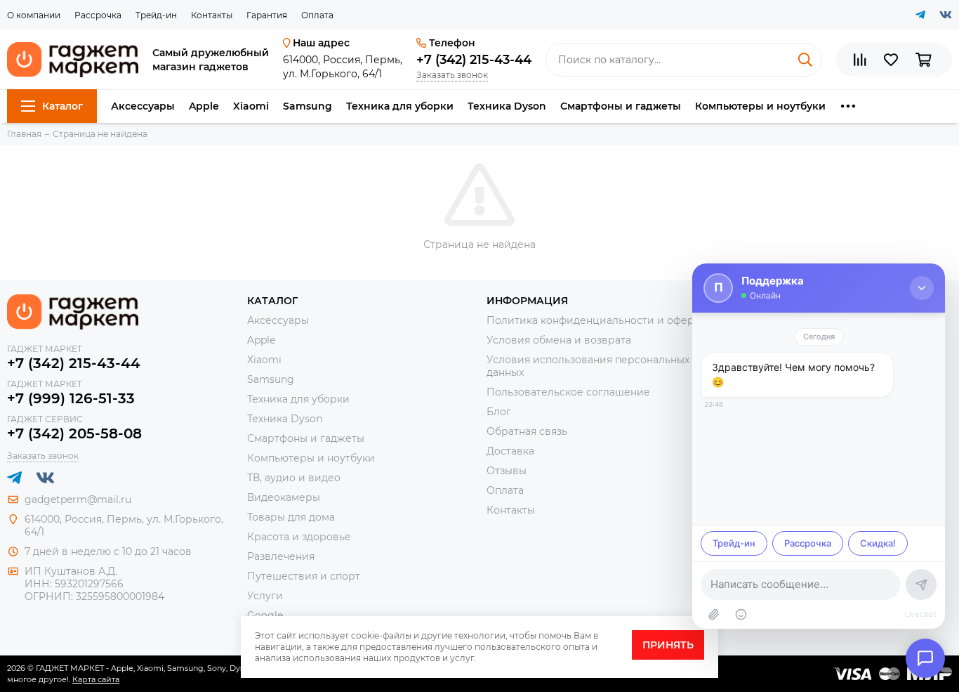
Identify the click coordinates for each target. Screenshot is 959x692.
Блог (499, 411)
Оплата (317, 15)
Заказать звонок (452, 75)
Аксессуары (143, 106)
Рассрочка (97, 15)
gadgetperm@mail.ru (78, 499)
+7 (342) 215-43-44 (473, 59)
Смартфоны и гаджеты (620, 106)
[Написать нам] (925, 658)
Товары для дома (291, 517)
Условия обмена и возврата (559, 340)
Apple (204, 106)
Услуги (265, 595)
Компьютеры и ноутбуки (760, 106)
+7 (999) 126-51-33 (71, 398)
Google (265, 615)
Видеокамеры (283, 497)
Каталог (62, 106)
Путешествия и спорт (303, 576)
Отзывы (507, 470)
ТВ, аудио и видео (293, 477)
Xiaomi (251, 106)
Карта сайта (95, 679)
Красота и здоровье (299, 536)
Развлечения (281, 556)
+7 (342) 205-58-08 (74, 433)
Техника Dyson (507, 106)
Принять (668, 645)
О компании (33, 15)
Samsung (307, 106)
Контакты (211, 15)
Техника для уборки (400, 106)
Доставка (510, 451)
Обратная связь (527, 431)
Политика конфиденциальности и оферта (596, 320)
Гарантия (266, 15)
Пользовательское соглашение (568, 392)
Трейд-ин (156, 15)
